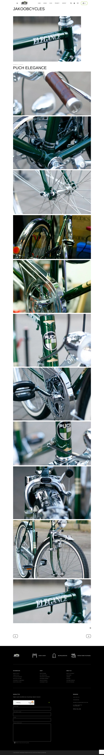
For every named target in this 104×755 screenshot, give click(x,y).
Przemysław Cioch (29, 752)
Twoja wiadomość (17, 722)
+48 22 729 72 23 (76, 697)
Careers (68, 676)
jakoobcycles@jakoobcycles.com (80, 702)
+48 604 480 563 (76, 699)
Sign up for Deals (43, 680)
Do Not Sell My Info (17, 678)
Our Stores (68, 675)
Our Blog (68, 678)
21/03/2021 (21, 64)
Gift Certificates (43, 675)
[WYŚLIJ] (49, 702)
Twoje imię (15, 706)
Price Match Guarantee (45, 676)
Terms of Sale (16, 675)
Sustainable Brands (44, 678)
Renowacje (15, 64)
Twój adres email (17, 711)
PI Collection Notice (17, 676)
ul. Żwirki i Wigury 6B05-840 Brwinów (77, 705)
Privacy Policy (16, 673)
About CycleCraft (70, 673)
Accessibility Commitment (18, 680)
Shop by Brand (43, 673)
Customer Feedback (70, 680)
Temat (14, 717)
